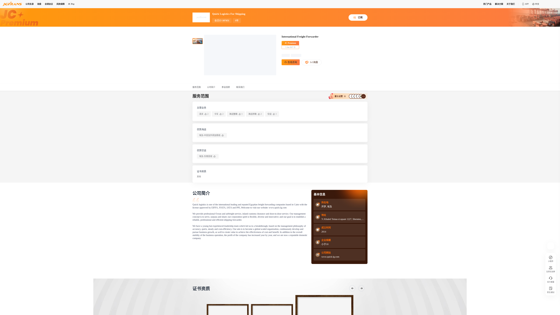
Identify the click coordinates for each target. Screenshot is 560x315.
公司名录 (30, 4)
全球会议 (49, 4)
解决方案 (499, 4)
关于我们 (511, 4)
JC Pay (71, 4)
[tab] (198, 87)
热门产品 (487, 4)
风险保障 (60, 4)
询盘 (39, 4)
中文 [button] (537, 4)
